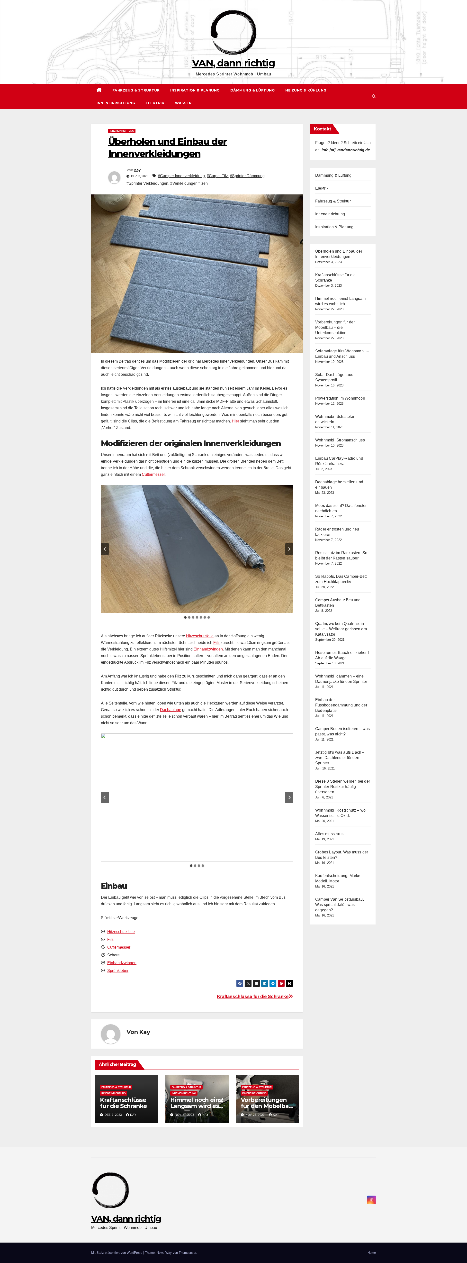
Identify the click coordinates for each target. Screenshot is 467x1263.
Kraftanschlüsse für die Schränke (253, 996)
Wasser (183, 103)
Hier (235, 421)
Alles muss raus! (329, 834)
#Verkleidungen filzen (189, 183)
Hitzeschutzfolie (200, 636)
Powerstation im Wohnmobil (340, 398)
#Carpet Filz (217, 176)
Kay (137, 170)
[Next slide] (289, 549)
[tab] (185, 617)
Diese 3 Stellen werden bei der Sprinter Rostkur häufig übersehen (342, 786)
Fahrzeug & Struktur (136, 90)
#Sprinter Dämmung (247, 176)
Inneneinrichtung (116, 103)
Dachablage (170, 710)
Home (372, 1252)
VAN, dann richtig (233, 63)
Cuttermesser (153, 474)
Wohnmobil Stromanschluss (340, 440)
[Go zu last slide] (105, 549)
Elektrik (155, 103)
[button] (374, 96)
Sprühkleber (117, 971)
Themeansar (187, 1252)
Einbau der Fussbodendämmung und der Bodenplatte (341, 705)
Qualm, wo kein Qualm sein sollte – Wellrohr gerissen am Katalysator (341, 629)
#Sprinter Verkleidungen (147, 183)
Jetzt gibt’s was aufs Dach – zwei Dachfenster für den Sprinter (340, 757)
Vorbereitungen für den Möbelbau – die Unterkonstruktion (335, 327)
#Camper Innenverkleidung (181, 176)
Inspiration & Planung (195, 90)
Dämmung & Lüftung (252, 90)
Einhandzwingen (208, 649)
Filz (216, 643)
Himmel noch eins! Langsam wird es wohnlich (196, 1106)
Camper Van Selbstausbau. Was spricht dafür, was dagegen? (339, 904)
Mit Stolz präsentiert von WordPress (117, 1252)
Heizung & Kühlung (305, 90)
